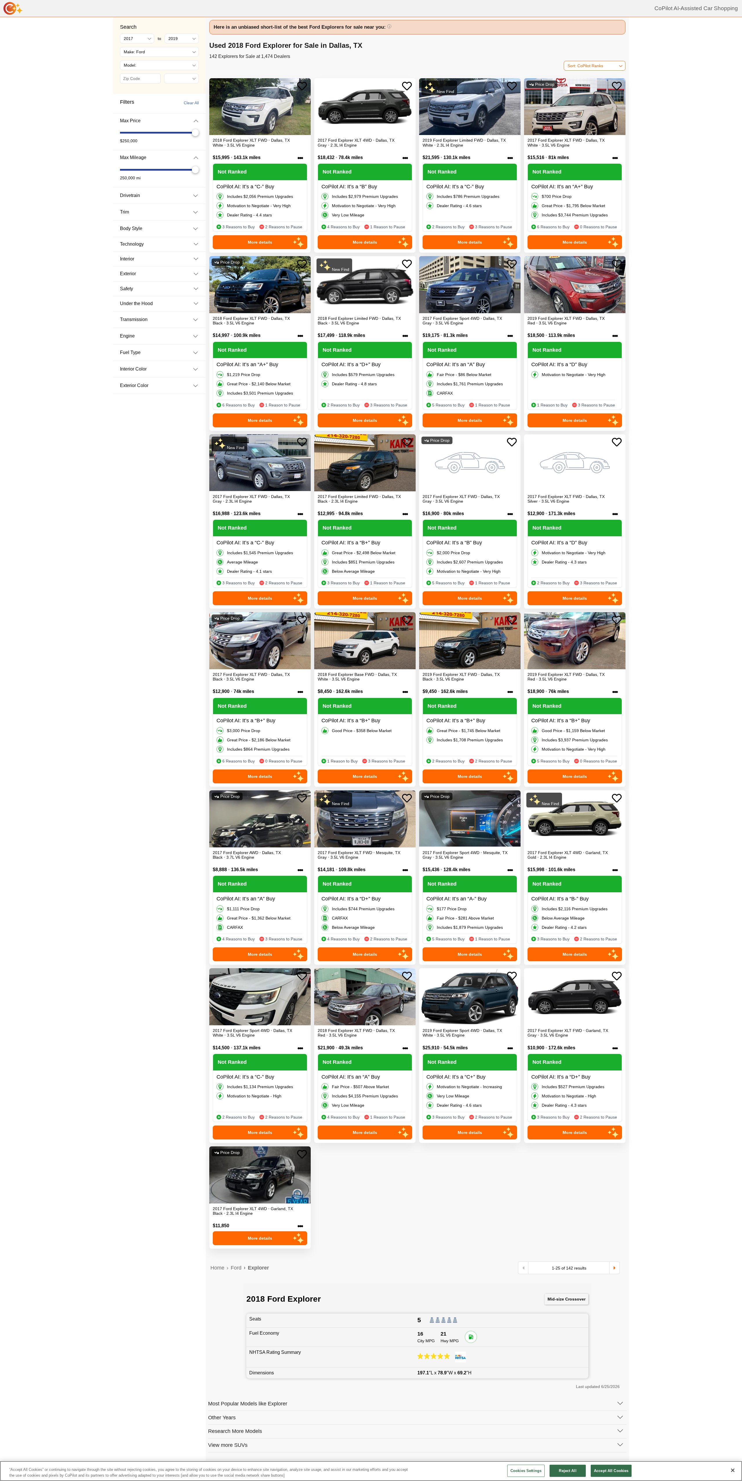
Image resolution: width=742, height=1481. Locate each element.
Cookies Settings (525, 1471)
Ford (236, 1268)
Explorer (258, 1268)
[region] (371, 1471)
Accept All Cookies (611, 1471)
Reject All (567, 1471)
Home (217, 1268)
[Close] (732, 1470)
